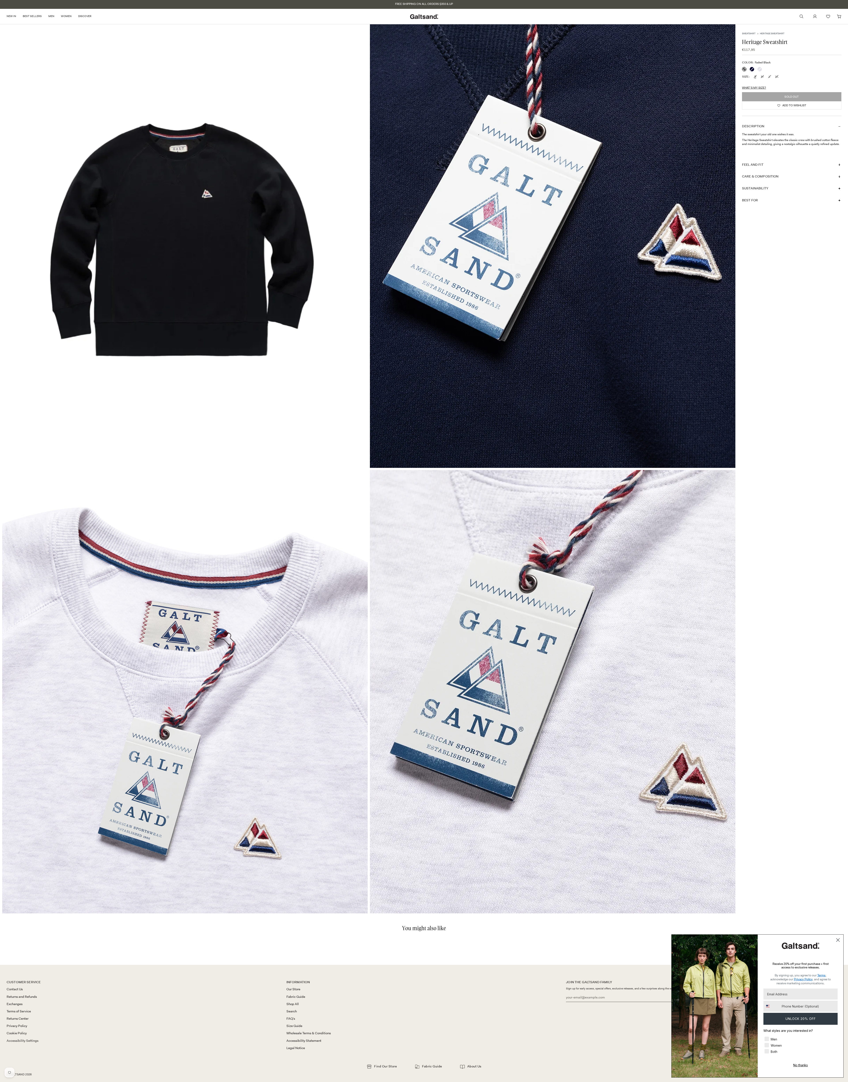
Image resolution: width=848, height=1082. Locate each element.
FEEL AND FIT (752, 164)
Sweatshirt (748, 33)
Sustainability (755, 188)
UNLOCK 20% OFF (801, 1019)
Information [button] (298, 982)
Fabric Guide (295, 996)
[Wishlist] (828, 16)
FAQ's (290, 1018)
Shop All (292, 1004)
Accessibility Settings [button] (22, 1040)
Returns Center (17, 1018)
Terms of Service (19, 1011)
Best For (750, 200)
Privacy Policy (17, 1026)
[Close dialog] (838, 940)
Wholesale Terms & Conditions (308, 1033)
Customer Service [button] (24, 982)
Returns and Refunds (22, 996)
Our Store (293, 989)
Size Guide (294, 1026)
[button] (13, 16)
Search (291, 1011)
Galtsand (17, 1074)
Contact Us (15, 989)
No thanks (800, 1065)
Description (753, 126)
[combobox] (772, 1006)
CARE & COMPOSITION (760, 176)
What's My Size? (754, 88)
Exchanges (15, 1004)
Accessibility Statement (303, 1040)
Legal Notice (295, 1048)
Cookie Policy (17, 1033)
